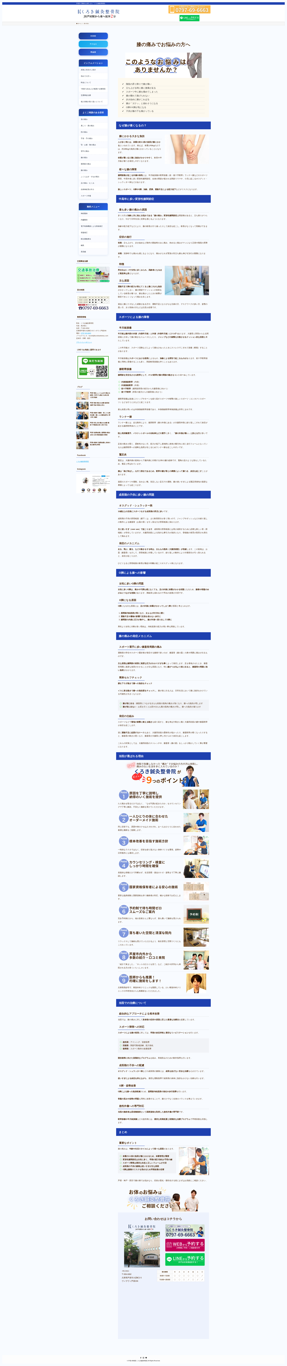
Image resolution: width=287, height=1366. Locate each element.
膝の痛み (84, 170)
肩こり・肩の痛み (87, 126)
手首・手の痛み (87, 138)
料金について (86, 82)
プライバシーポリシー (84, 342)
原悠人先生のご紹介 (88, 70)
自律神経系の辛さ (87, 189)
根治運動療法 (86, 239)
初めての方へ (86, 76)
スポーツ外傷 (86, 196)
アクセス (93, 44)
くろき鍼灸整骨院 (82, 461)
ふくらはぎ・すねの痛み (90, 177)
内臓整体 (84, 220)
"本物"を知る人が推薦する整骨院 (93, 89)
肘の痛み (84, 132)
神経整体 (84, 213)
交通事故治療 (86, 95)
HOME (93, 36)
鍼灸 (82, 245)
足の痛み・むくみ (87, 183)
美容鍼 (83, 252)
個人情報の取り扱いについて (92, 102)
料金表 (93, 52)
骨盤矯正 (84, 232)
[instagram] (143, 1358)
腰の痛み (84, 157)
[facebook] (141, 1358)
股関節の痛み (86, 164)
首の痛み (84, 119)
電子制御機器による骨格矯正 (92, 226)
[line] (146, 1358)
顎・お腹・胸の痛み (88, 145)
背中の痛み (85, 151)
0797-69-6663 (86, 333)
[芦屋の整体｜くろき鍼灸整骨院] (98, 13)
